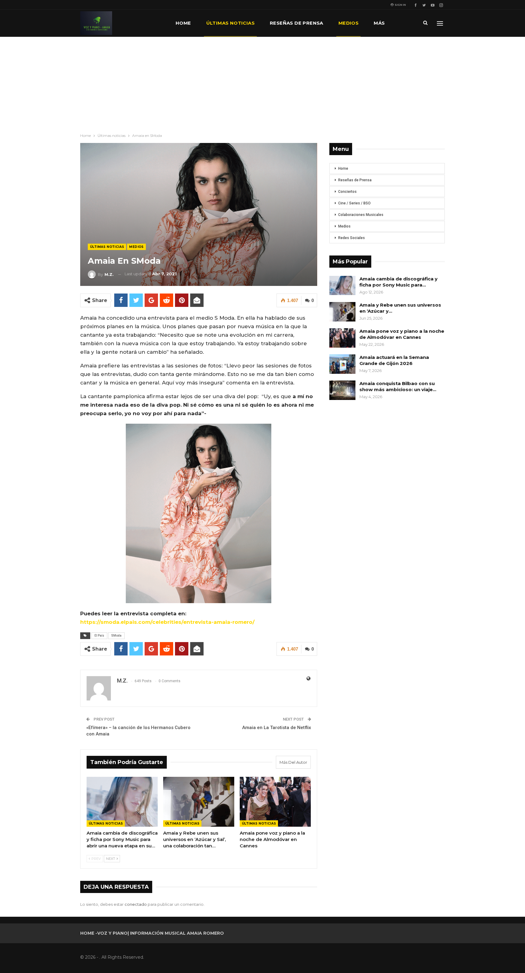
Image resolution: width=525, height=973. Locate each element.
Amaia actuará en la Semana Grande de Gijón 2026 (394, 360)
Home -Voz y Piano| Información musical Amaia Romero (152, 933)
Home (183, 23)
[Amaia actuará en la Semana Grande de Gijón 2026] (342, 364)
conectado (136, 904)
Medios (348, 23)
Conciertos (347, 191)
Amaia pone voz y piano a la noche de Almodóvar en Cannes (401, 334)
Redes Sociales (351, 238)
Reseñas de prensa (296, 23)
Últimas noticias (230, 23)
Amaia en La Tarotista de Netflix (276, 727)
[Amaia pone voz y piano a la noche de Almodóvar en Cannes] (275, 802)
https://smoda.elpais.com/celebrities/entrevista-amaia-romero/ (167, 622)
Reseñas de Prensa (355, 180)
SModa (116, 635)
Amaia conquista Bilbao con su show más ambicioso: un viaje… (397, 386)
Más (379, 23)
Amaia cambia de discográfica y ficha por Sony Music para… (398, 282)
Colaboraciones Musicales (360, 215)
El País (99, 635)
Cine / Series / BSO (354, 203)
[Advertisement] (262, 82)
